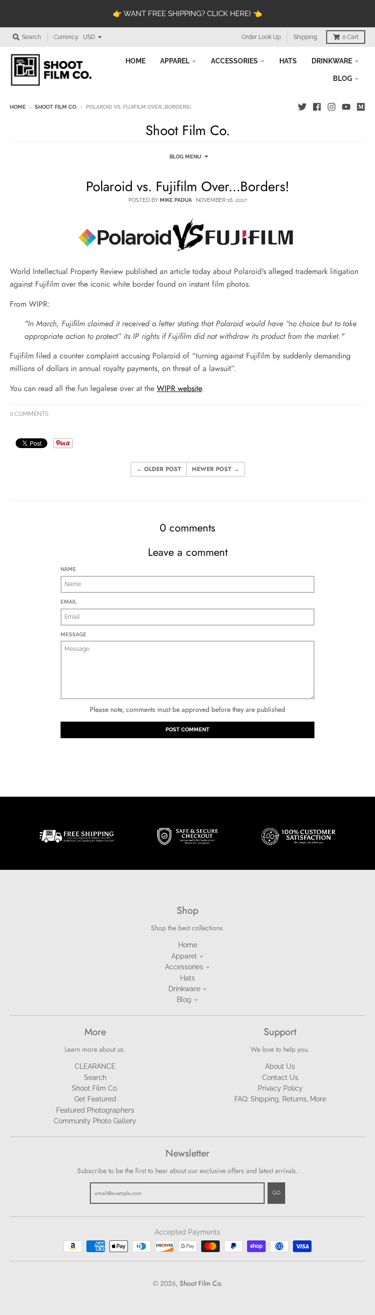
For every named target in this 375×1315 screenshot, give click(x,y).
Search (95, 1077)
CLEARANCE (95, 1066)
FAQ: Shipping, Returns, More (280, 1099)
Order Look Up (261, 37)
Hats (187, 978)
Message (73, 634)
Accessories (184, 967)
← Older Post (158, 469)
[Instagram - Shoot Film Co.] (331, 106)
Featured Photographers (95, 1110)
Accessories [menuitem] (234, 61)
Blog (184, 999)
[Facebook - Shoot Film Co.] (316, 106)
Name (68, 569)
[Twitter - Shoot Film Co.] (302, 106)
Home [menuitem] (135, 61)
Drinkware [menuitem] (332, 61)
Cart (350, 37)
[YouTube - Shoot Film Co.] (346, 106)
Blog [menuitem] (342, 78)
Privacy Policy (280, 1088)
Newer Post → (215, 469)
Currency (66, 37)
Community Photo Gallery (95, 1121)
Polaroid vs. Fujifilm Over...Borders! (187, 186)
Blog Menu (185, 157)
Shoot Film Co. (56, 107)
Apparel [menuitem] (174, 61)
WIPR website (179, 388)
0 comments (29, 414)
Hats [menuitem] (288, 61)
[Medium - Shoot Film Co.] (360, 106)
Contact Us (280, 1077)
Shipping (305, 37)
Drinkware (184, 989)
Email (69, 602)
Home (18, 107)
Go (276, 1193)
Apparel (184, 956)
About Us (280, 1066)
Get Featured (95, 1099)
